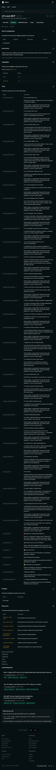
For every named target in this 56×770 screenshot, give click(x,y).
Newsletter (32, 760)
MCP (8, 7)
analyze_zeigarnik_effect (9, 273)
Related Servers (23, 22)
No (35, 730)
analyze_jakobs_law (8, 124)
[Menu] (52, 2)
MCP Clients (5, 743)
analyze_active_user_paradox (10, 520)
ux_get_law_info (7, 542)
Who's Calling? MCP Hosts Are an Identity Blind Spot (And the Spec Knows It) (28, 672)
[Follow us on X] (53, 765)
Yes (31, 730)
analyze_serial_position (9, 287)
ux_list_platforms (7, 557)
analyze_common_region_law (10, 228)
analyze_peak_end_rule (9, 342)
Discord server (47, 721)
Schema (13, 22)
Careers (31, 756)
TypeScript (5, 26)
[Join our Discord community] (49, 765)
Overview (5, 22)
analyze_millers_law (8, 141)
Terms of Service (6, 754)
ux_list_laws (6, 550)
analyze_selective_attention (10, 428)
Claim (29, 18)
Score (32, 22)
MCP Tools (5, 745)
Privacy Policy (5, 756)
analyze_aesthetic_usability (10, 300)
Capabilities (5, 656)
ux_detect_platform (8, 572)
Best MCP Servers (6, 747)
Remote (12, 26)
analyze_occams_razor (9, 359)
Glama (3, 7)
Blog (30, 758)
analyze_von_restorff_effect (10, 257)
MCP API (33, 713)
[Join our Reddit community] (51, 765)
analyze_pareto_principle (9, 386)
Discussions (40, 22)
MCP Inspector (33, 747)
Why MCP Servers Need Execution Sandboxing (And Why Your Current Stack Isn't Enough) (18, 697)
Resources (5, 664)
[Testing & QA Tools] (50, 16)
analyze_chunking (7, 456)
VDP (3, 758)
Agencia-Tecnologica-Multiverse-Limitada (15, 18)
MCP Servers (5, 738)
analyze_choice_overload (9, 503)
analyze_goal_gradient (9, 314)
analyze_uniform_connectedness (11, 241)
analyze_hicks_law (7, 111)
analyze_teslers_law (8, 154)
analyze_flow (6, 471)
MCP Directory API (34, 741)
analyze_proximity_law (8, 184)
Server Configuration (7, 651)
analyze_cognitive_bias (9, 488)
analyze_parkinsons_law (9, 171)
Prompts (4, 661)
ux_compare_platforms (8, 579)
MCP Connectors (6, 741)
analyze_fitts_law (7, 97)
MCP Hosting (32, 745)
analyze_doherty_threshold (10, 327)
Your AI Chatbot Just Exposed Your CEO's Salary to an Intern (22, 684)
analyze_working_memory (9, 443)
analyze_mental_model (9, 414)
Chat (30, 738)
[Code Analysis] (53, 16)
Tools (3, 659)
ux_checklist (6, 564)
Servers (14, 7)
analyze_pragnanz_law (9, 213)
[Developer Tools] (47, 16)
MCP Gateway (33, 743)
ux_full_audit (6, 533)
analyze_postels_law (8, 374)
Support (31, 754)
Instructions (5, 654)
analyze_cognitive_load (9, 401)
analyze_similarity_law (8, 198)
